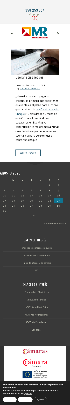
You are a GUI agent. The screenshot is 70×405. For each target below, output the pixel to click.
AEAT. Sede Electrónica (37, 307)
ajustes (28, 393)
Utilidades (37, 329)
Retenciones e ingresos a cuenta (36, 248)
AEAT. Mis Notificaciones (36, 314)
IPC (36, 270)
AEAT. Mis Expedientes (37, 322)
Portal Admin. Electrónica (37, 292)
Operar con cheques (29, 77)
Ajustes (40, 399)
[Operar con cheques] (35, 62)
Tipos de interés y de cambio (36, 263)
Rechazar (25, 399)
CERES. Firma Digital (36, 299)
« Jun (33, 215)
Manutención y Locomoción (37, 255)
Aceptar (9, 399)
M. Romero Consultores (30, 88)
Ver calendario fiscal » (55, 223)
